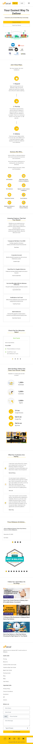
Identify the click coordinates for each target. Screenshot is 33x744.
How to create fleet (16, 275)
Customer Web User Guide (9, 664)
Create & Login (16, 261)
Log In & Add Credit (17, 289)
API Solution (9, 179)
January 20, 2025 (8, 613)
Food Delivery (23, 198)
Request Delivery (16, 22)
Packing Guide (6, 673)
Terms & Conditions (8, 691)
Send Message (16, 731)
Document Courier (9, 198)
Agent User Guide (7, 670)
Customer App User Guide (9, 667)
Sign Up (15, 3)
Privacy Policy (6, 688)
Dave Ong (11, 509)
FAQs (4, 678)
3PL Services (9, 189)
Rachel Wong (12, 473)
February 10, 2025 (8, 596)
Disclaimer (6, 694)
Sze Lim (11, 490)
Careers (5, 700)
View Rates (16, 247)
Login (22, 3)
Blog (4, 675)
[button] (12, 542)
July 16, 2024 (7, 630)
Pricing (5, 659)
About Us (5, 661)
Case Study (6, 681)
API (4, 697)
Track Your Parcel (16, 25)
